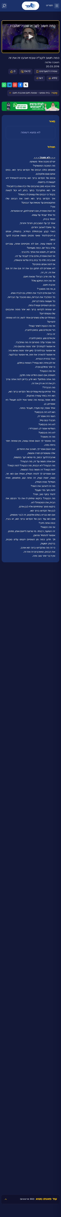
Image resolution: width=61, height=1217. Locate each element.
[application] (30, 37)
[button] (30, 36)
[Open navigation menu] (56, 5)
